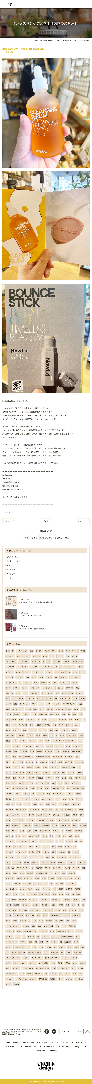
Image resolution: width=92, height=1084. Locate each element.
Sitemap (54, 1050)
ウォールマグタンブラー (64, 878)
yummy (75, 825)
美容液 (61, 905)
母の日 (34, 714)
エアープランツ (80, 778)
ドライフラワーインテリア (49, 667)
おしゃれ (69, 979)
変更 (69, 852)
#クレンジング (46, 537)
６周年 (75, 963)
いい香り (30, 735)
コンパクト (41, 815)
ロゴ (7, 900)
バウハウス (54, 974)
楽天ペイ (69, 841)
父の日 (15, 741)
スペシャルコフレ (20, 963)
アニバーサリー (71, 884)
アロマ (24, 815)
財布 (43, 810)
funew (56, 730)
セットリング (34, 693)
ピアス (39, 698)
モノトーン (40, 794)
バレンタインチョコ (40, 884)
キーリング (62, 720)
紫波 (7, 831)
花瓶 (80, 714)
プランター (30, 820)
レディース (27, 683)
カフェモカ (32, 730)
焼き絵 (61, 651)
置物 (46, 974)
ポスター (9, 915)
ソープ (14, 725)
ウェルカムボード (72, 651)
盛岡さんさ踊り (11, 783)
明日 (38, 852)
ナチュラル (30, 778)
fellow (82, 947)
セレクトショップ (30, 979)
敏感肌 (36, 825)
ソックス (76, 868)
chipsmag (22, 952)
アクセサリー (12, 574)
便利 (20, 783)
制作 (73, 905)
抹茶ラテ (65, 693)
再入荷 (19, 804)
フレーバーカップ (23, 841)
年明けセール (10, 878)
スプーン (14, 831)
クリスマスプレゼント (48, 862)
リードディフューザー (21, 799)
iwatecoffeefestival (67, 936)
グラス (81, 735)
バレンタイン (27, 884)
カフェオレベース (58, 794)
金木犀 (81, 810)
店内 (41, 804)
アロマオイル (28, 757)
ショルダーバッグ (11, 942)
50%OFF (76, 900)
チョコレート (54, 714)
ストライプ (38, 974)
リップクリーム (11, 661)
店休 (31, 725)
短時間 (8, 820)
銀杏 (41, 942)
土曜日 (54, 894)
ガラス (48, 704)
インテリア (11, 565)
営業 (54, 725)
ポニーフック (76, 915)
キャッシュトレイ (11, 889)
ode (7, 952)
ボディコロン (10, 735)
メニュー (39, 788)
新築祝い (18, 794)
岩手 (77, 936)
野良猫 (31, 847)
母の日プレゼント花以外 (65, 931)
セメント (80, 968)
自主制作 (39, 868)
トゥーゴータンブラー (13, 926)
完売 (34, 921)
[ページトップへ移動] (87, 1031)
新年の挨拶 (71, 873)
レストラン (65, 915)
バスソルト (32, 963)
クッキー (9, 947)
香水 (77, 757)
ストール (47, 831)
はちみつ (9, 894)
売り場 (21, 720)
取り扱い (39, 651)
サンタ (75, 852)
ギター (16, 688)
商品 (7, 804)
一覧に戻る (46, 521)
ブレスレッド (77, 746)
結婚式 (82, 651)
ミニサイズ (68, 762)
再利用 (74, 730)
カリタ (47, 741)
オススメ (49, 746)
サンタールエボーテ (12, 815)
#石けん (58, 537)
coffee (32, 788)
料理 (67, 894)
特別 (7, 868)
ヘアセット (49, 778)
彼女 (37, 889)
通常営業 (17, 884)
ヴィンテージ (33, 900)
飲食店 (16, 905)
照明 (74, 974)
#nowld (25, 537)
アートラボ (20, 735)
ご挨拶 (51, 878)
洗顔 (38, 936)
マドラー (27, 672)
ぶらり (22, 974)
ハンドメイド (30, 698)
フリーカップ (46, 889)
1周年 (83, 868)
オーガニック (57, 757)
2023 (51, 884)
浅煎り (8, 778)
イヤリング (48, 698)
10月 (51, 836)
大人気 (77, 836)
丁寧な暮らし (43, 979)
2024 (53, 968)
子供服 (53, 963)
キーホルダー (64, 683)
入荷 (51, 735)
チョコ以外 (77, 952)
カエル (15, 873)
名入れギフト (57, 868)
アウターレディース (36, 857)
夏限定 (47, 788)
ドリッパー (56, 704)
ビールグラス (71, 735)
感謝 (63, 714)
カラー (82, 698)
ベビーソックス (21, 810)
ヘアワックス (43, 931)
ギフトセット (26, 905)
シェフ (61, 894)
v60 (83, 905)
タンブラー (56, 661)
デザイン (79, 931)
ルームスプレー (28, 746)
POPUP (60, 963)
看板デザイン (16, 825)
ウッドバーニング (13, 561)
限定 (80, 974)
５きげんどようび (11, 974)
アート (8, 746)
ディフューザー (11, 683)
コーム (26, 794)
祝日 (67, 905)
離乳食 (22, 831)
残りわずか (46, 772)
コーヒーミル (54, 915)
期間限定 (65, 767)
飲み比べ (34, 841)
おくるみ (36, 905)
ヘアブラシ (48, 751)
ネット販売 (45, 894)
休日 (56, 698)
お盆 (33, 794)
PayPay (22, 894)
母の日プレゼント (30, 931)
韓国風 (19, 931)
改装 (34, 947)
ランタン (31, 936)
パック (41, 947)
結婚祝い (53, 979)
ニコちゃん (23, 751)
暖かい (36, 683)
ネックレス (71, 862)
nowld (19, 878)
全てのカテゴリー (13, 556)
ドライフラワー (22, 667)
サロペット (65, 751)
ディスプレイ (30, 720)
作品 (27, 677)
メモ (40, 741)
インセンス (54, 952)
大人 (73, 968)
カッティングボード (65, 725)
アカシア (21, 778)
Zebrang (48, 947)
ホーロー (19, 672)
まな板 (8, 730)
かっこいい (19, 677)
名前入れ (74, 683)
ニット (8, 862)
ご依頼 (41, 677)
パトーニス (45, 936)
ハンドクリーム (24, 661)
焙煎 (30, 942)
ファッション (79, 979)
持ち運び (31, 852)
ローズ (8, 788)
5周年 (33, 926)
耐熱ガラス (9, 693)
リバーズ (8, 884)
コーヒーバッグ (21, 852)
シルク (43, 683)
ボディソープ (27, 825)
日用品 (16, 984)
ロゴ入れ (9, 905)
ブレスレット (24, 704)
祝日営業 (26, 862)
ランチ (75, 698)
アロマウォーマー (20, 847)
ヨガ (17, 857)
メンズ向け (59, 884)
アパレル (49, 677)
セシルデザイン (60, 709)
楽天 (61, 841)
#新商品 (34, 537)
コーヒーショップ (77, 661)
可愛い (8, 968)
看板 (7, 825)
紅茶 (53, 852)
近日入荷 (69, 889)
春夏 (69, 714)
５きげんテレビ (34, 836)
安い (68, 672)
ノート (82, 672)
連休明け (47, 725)
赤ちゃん (9, 714)
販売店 (80, 704)
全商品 (72, 767)
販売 (47, 804)
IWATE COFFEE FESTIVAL (42, 968)
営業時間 (13, 720)
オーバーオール (77, 751)
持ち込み (9, 847)
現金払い (62, 947)
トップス (57, 910)
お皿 (50, 730)
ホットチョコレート (48, 688)
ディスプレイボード (73, 788)
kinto (67, 921)
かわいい (80, 667)
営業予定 (44, 836)
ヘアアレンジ (34, 688)
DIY (83, 788)
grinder (45, 915)
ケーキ (76, 942)
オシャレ (49, 672)
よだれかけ (9, 810)
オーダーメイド (38, 672)
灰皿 (80, 741)
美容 (31, 651)
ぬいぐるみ (45, 905)
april (51, 926)
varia (38, 915)
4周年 (69, 709)
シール (72, 667)
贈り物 (34, 677)
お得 (79, 767)
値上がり (79, 799)
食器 (24, 730)
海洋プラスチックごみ (52, 958)
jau (62, 952)
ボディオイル (76, 783)
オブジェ (9, 963)
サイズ (18, 693)
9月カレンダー (58, 815)
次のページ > (83, 521)
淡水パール (61, 862)
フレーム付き (18, 915)
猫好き (15, 921)
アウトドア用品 (18, 762)
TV (12, 836)
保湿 (67, 656)
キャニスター (71, 741)
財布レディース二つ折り (64, 810)
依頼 (15, 751)
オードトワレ (69, 757)
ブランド (14, 952)
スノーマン (9, 857)
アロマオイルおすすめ (43, 757)
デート (61, 979)
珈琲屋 (8, 767)
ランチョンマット (47, 799)
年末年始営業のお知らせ (44, 873)
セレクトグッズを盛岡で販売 (14, 496)
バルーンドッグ (72, 958)
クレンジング (27, 878)
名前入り (37, 772)
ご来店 (44, 878)
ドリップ (71, 772)
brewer (46, 926)
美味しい (60, 688)
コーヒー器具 (23, 910)
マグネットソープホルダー (45, 820)
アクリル (47, 868)
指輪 (7, 709)
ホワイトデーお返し (23, 656)
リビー (62, 735)
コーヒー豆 (79, 693)
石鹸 (7, 725)
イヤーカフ (16, 746)
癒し (77, 688)
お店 (78, 894)
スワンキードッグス (26, 889)
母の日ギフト (43, 714)
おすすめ (19, 979)
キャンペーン (59, 746)
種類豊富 (40, 778)
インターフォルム (27, 968)
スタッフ (23, 921)
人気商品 (37, 767)
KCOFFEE (79, 772)
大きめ (29, 831)
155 (47, 942)
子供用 (39, 751)
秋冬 (7, 836)
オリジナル (29, 762)
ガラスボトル (65, 730)
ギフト (57, 751)
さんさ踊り (18, 947)
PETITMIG (67, 963)
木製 (35, 709)
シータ (60, 783)
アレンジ (9, 772)
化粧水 (54, 905)
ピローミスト (47, 910)
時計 (76, 947)
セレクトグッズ (7, 512)
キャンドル (36, 656)
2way (53, 857)
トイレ (38, 847)
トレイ (71, 799)
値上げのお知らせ (70, 847)
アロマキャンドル (63, 968)
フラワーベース (60, 672)
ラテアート (42, 730)
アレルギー (56, 936)
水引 (7, 698)
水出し (77, 878)
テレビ (18, 836)
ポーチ (64, 926)
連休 (74, 714)
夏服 (61, 942)
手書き (8, 762)
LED (24, 936)
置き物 (22, 873)
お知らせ (39, 725)
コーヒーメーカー (47, 693)
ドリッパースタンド (58, 741)
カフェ (19, 651)
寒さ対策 (69, 831)
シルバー (35, 862)
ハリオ (34, 704)
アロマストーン (75, 677)
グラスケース (56, 900)
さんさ (64, 778)
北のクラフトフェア (34, 952)
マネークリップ (34, 810)
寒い (64, 836)
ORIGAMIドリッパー (69, 704)
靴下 (20, 683)
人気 (71, 693)
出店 (15, 704)
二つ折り (50, 810)
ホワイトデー (10, 656)
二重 (35, 831)
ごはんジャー (67, 900)
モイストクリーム (63, 820)
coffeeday (83, 825)
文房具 (75, 672)
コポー (18, 936)
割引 (13, 868)
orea (39, 926)
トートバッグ (28, 783)
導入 (76, 841)
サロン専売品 (76, 820)
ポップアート (30, 915)
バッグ (44, 720)
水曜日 (45, 735)
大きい (77, 725)
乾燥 (70, 836)
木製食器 (9, 751)
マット (58, 799)
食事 (64, 799)
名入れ (29, 772)
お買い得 (56, 772)
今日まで (46, 852)
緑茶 (61, 921)
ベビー (83, 709)
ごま (36, 942)
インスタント (61, 857)
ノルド (52, 762)
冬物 (83, 900)
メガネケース (44, 900)
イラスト (60, 656)
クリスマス (61, 852)
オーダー (9, 688)
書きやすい (45, 825)
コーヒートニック (58, 788)
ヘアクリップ (79, 762)
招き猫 (8, 921)
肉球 (53, 783)
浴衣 (57, 778)
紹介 (24, 836)
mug (55, 947)
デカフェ (70, 794)
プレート (46, 847)
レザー (55, 683)
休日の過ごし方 (65, 698)
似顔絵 (45, 767)
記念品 (8, 873)
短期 (73, 894)
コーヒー (10, 578)
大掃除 (57, 873)
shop (48, 794)
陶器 (40, 963)
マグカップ (9, 672)
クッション (72, 910)
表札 (53, 847)
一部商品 (60, 889)
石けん (37, 878)
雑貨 (13, 651)
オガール (78, 720)
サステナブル (23, 725)
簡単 (57, 693)
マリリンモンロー (23, 868)
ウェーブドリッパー (46, 841)
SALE (13, 804)
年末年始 (30, 873)
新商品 (49, 709)
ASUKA (46, 963)
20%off (70, 947)
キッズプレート (19, 772)
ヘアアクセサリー (17, 709)
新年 (63, 873)
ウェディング (10, 841)
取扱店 (8, 741)
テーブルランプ (65, 974)
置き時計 (16, 968)
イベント (9, 704)
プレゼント (9, 979)
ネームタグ (9, 852)
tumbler (74, 921)
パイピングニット (74, 857)
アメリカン (9, 794)
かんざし (27, 947)
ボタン (82, 963)
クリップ (26, 714)
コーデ (8, 757)
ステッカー (64, 667)
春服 (56, 677)
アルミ (41, 921)
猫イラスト (9, 936)
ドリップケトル (11, 910)
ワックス (29, 709)
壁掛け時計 (22, 900)
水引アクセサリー (17, 698)
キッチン (9, 984)
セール (68, 746)
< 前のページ (9, 521)
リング (25, 693)
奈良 (14, 778)
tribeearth (68, 952)
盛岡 (7, 651)
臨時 (81, 815)
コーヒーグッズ (65, 825)
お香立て (78, 794)
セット (41, 704)
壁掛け (14, 900)
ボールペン (9, 677)
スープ (52, 656)
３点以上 (67, 868)
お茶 (56, 921)
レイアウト (82, 862)
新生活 (45, 656)
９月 (48, 815)
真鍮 (70, 720)
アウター (24, 857)
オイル (42, 709)
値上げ (60, 847)
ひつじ (32, 751)
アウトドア (16, 730)
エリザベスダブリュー (20, 788)
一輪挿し (26, 958)
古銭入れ (72, 926)
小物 (57, 926)
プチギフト (69, 688)
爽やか (29, 767)
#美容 (67, 537)
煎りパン (23, 942)
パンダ (58, 836)
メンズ (60, 762)
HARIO (63, 772)
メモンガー (32, 741)
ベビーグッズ (76, 804)
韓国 (64, 910)
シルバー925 (17, 862)
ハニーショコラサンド (13, 958)
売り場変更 (78, 831)
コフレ (46, 952)
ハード (52, 931)
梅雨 (20, 757)
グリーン (16, 820)
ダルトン (23, 741)
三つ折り (31, 815)
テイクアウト (10, 667)
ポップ (81, 910)
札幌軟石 (9, 799)
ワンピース (63, 677)
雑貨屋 (76, 709)
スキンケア (43, 762)
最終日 (67, 783)
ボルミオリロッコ (33, 894)
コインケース (10, 931)
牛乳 (15, 894)
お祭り (29, 974)
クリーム (75, 656)
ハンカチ (16, 767)
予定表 (75, 815)
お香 (14, 757)
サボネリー (39, 746)
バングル (54, 942)
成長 (22, 820)
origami (54, 804)
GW (7, 720)
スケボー (54, 825)
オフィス (26, 926)
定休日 (38, 735)
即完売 (35, 804)
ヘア (48, 661)
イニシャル (52, 720)
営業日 (67, 815)
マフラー (56, 831)
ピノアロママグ (64, 804)
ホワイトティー (35, 910)
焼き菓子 (68, 942)
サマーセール (54, 767)
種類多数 (77, 889)
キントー (24, 688)
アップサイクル (37, 958)
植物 (70, 778)
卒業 (47, 857)
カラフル (27, 804)
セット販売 (35, 799)
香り (25, 651)
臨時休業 (49, 921)
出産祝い (17, 714)
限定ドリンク (40, 783)
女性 (23, 767)
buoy (63, 958)
